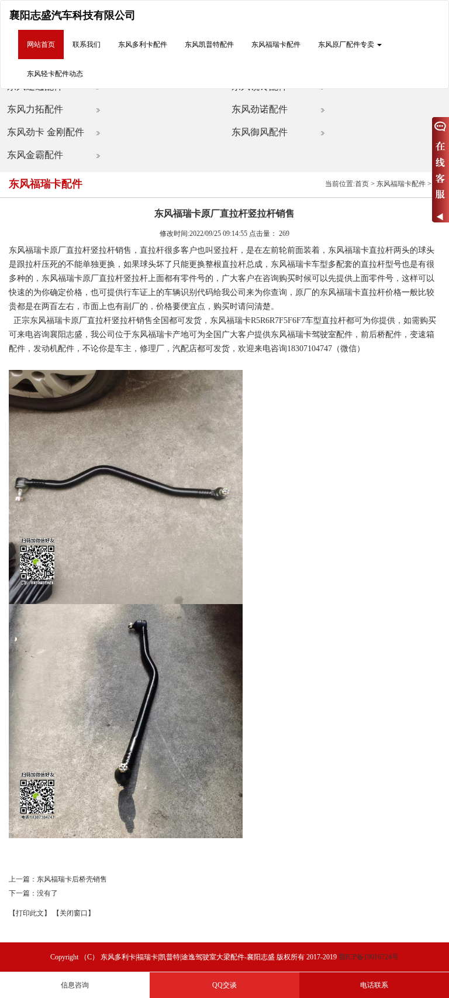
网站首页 (41, 44)
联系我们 (86, 44)
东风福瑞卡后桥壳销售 (72, 879)
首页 (362, 184)
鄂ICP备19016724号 (369, 957)
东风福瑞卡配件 (276, 44)
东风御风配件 (260, 132)
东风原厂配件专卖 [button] (347, 44)
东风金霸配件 (35, 155)
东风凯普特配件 (209, 44)
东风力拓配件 (35, 109)
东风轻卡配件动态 (55, 74)
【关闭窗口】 (74, 913)
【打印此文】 (30, 913)
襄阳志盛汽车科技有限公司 (72, 15)
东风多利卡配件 (142, 44)
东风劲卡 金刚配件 (45, 132)
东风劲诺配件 (260, 109)
